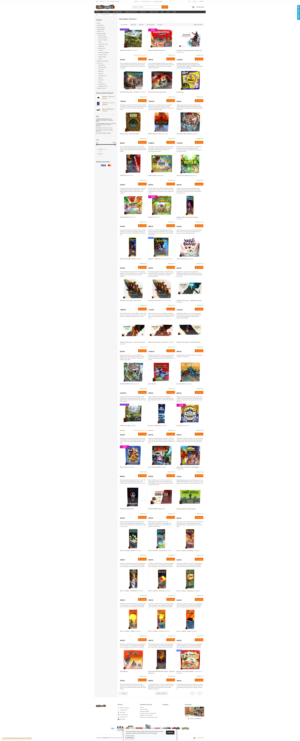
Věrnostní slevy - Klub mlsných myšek (148, 717)
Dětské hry (100, 71)
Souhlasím (170, 732)
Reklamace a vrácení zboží (146, 715)
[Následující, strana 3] (199, 693)
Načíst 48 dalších (162, 693)
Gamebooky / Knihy (102, 86)
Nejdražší (141, 25)
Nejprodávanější (150, 25)
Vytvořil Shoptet (200, 738)
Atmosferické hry (102, 67)
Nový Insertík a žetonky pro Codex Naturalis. (104, 130)
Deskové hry (100, 63)
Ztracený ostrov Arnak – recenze (104, 127)
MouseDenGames (124, 714)
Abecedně (160, 25)
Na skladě (102, 149)
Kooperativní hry (102, 76)
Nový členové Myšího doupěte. (103, 133)
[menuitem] (97, 12)
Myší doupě (122, 712)
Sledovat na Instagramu (195, 718)
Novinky (98, 23)
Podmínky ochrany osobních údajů (148, 713)
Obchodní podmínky (158, 1)
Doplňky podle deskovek (102, 61)
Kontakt (136, 1)
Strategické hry (102, 84)
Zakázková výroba (101, 88)
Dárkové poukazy (101, 27)
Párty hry (100, 78)
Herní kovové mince (103, 38)
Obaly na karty (101, 48)
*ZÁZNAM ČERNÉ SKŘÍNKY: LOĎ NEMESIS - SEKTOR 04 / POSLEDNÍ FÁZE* (104, 120)
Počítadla (100, 50)
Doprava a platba (145, 1)
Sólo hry (100, 82)
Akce (101, 151)
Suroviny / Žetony (102, 54)
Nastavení (130, 737)
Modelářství (101, 46)
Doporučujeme (100, 25)
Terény (100, 59)
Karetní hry (100, 73)
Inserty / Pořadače (102, 40)
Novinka (101, 154)
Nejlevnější (133, 25)
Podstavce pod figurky (103, 52)
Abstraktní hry (101, 65)
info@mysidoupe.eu (124, 708)
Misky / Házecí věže (103, 44)
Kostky (100, 42)
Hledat (165, 7)
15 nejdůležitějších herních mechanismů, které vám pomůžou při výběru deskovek (106, 124)
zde (156, 733)
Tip (100, 156)
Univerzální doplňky (101, 33)
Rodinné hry (101, 80)
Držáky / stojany (102, 36)
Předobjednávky (101, 29)
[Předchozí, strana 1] (192, 693)
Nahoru (124, 693)
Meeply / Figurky (102, 57)
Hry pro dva (101, 69)
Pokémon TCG (100, 31)
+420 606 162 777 (124, 710)
